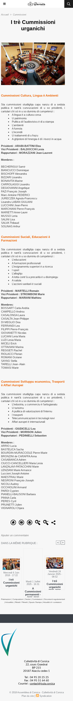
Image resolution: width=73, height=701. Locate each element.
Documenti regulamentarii (54, 599)
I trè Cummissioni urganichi (11, 582)
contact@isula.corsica (42, 683)
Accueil (5, 14)
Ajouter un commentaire (15, 535)
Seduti (27, 599)
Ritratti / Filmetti (21, 602)
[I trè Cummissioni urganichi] (33, 44)
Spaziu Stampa (35, 602)
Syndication (46, 696)
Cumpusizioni (18, 599)
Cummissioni (19, 14)
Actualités (9, 602)
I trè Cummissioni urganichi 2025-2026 (55, 583)
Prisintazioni (6, 599)
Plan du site (28, 696)
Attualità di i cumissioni (52, 602)
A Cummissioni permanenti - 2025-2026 (33, 591)
